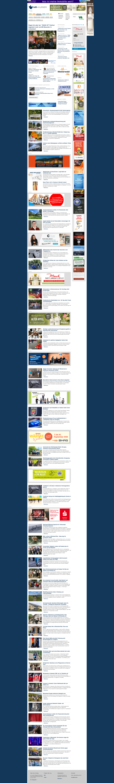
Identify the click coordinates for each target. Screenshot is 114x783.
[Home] (29, 10)
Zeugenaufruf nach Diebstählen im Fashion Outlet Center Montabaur (56, 408)
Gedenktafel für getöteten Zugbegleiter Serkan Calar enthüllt (55, 340)
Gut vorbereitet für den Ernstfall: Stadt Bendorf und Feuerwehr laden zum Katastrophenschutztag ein (55, 580)
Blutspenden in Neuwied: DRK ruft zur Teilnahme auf (55, 673)
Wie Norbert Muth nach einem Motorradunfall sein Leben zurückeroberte (56, 651)
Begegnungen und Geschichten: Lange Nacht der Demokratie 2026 (54, 172)
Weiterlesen (30, 55)
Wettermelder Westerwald (79, 46)
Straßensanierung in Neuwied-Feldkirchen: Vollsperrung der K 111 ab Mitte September (56, 132)
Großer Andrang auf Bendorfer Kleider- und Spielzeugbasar (53, 704)
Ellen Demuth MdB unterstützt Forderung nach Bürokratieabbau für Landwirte (54, 639)
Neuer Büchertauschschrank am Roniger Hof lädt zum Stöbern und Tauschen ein (56, 569)
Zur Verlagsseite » (33, 779)
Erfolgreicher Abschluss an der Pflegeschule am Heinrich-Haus (56, 663)
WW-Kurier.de (61, 16)
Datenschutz (68, 16)
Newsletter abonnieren (62, 81)
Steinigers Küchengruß (62, 103)
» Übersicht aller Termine (33, 97)
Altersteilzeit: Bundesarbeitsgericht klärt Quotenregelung (56, 110)
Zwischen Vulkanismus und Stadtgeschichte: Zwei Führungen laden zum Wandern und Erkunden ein (55, 615)
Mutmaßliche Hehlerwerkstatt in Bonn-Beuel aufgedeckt (56, 380)
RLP (51, 13)
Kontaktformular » (74, 777)
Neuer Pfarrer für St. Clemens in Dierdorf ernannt (54, 182)
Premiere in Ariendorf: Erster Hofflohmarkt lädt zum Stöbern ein (55, 684)
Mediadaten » (60, 778)
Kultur (47, 13)
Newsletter (60, 18)
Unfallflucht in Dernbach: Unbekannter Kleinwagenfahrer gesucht (56, 486)
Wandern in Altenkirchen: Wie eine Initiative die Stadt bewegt (34, 71)
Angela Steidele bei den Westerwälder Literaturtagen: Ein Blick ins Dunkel (56, 221)
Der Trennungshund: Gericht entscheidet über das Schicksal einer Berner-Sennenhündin (55, 726)
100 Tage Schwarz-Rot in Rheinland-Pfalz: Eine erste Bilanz (55, 627)
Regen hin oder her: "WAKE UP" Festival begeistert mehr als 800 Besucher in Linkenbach (41, 27)
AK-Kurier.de (61, 15)
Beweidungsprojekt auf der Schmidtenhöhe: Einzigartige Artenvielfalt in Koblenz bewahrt (56, 458)
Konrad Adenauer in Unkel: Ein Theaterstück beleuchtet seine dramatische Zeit (56, 714)
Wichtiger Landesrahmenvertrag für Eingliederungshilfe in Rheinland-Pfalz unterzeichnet (57, 329)
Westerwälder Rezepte (62, 101)
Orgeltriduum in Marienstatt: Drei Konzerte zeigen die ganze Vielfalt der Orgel (55, 738)
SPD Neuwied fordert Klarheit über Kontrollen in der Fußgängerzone (64, 30)
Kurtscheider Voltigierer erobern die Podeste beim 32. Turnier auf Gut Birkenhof (55, 547)
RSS (45, 775)
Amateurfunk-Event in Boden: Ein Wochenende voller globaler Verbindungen (55, 210)
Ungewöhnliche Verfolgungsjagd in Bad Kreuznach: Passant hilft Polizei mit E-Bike (55, 558)
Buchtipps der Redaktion (62, 102)
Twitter (45, 777)
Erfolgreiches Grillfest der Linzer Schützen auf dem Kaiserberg (55, 261)
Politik (34, 13)
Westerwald (32, 19)
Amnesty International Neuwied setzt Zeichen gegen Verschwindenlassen (55, 748)
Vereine (43, 13)
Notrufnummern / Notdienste (63, 79)
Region (30, 13)
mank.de (76, 48)
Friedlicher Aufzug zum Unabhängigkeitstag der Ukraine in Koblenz (57, 497)
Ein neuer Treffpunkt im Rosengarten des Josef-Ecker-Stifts (56, 758)
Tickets (74, 16)
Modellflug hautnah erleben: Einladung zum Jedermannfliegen (53, 592)
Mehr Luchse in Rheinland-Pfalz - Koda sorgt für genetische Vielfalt (54, 537)
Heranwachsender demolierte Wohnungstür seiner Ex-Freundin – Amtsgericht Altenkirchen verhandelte (56, 603)
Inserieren (67, 13)
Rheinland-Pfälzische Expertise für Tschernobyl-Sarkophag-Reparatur (54, 525)
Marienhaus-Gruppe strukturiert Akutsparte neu (54, 693)
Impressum (67, 18)
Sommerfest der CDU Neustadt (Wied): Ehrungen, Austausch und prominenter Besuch (54, 447)
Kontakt (67, 19)
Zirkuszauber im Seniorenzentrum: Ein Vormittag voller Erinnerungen (56, 289)
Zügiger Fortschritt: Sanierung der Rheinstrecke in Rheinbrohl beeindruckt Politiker (55, 369)
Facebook (61, 13)
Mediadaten (68, 15)
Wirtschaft (38, 13)
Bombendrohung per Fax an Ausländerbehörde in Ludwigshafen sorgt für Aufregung (54, 418)
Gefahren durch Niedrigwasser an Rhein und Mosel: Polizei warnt (57, 143)
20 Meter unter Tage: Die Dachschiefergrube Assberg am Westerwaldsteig (34, 77)
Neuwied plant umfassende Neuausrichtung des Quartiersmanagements (54, 122)
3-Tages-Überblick (78, 42)
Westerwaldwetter (78, 44)
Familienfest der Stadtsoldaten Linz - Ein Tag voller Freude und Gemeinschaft (57, 300)
